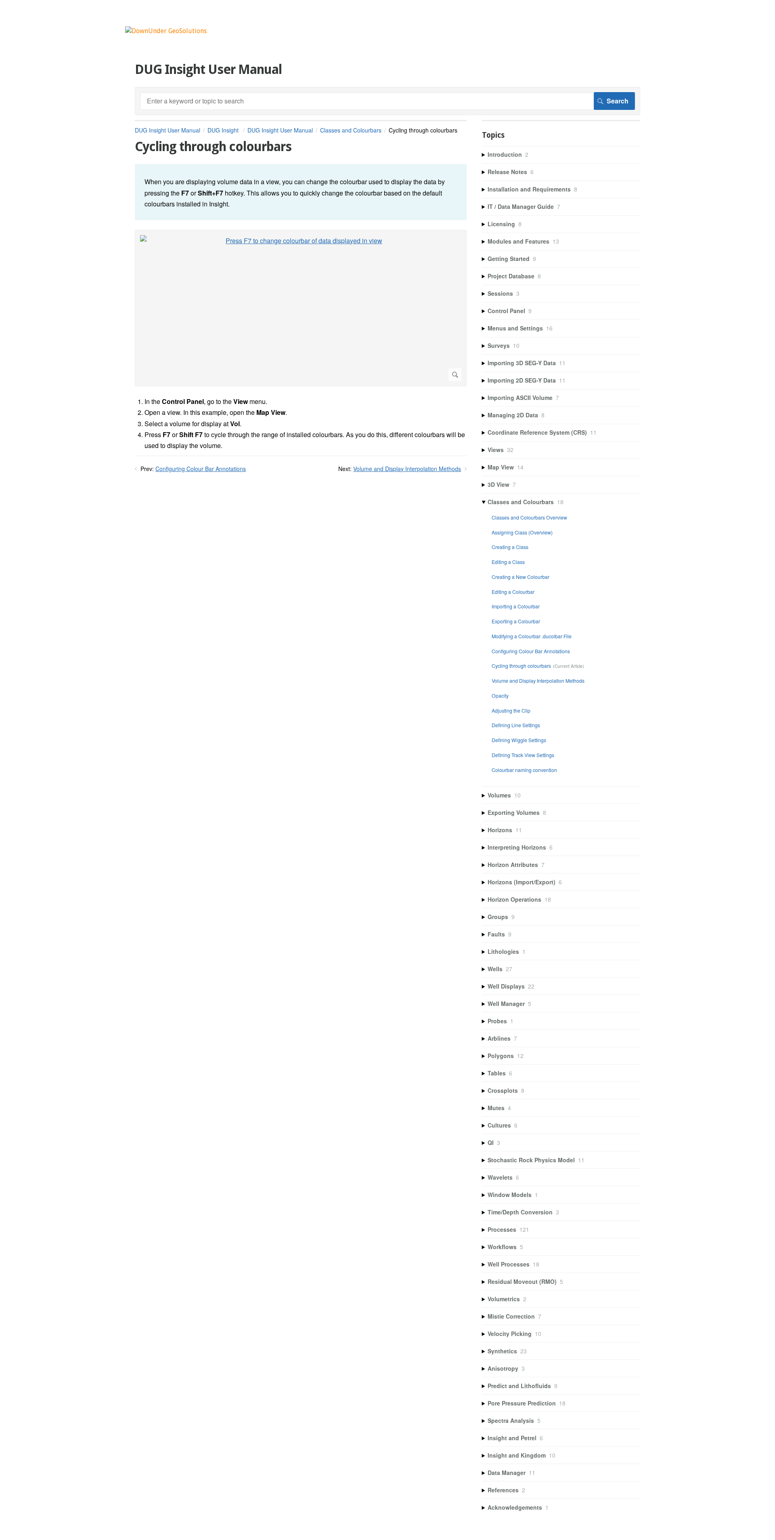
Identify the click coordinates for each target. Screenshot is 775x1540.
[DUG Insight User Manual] (166, 31)
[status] (301, 192)
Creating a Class (510, 546)
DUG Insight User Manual (167, 130)
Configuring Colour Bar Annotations (200, 469)
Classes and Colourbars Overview (529, 517)
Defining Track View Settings (523, 754)
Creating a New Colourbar (520, 576)
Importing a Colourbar (516, 606)
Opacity (500, 695)
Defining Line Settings (516, 725)
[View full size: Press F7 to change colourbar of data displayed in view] (300, 308)
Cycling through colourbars (521, 665)
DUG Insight (223, 130)
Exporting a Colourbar (516, 621)
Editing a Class (508, 561)
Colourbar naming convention (524, 769)
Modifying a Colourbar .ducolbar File (532, 636)
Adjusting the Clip (511, 710)
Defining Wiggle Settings (519, 739)
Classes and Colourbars (350, 130)
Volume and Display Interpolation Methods (407, 469)
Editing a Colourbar (513, 591)
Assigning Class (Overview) (522, 532)
